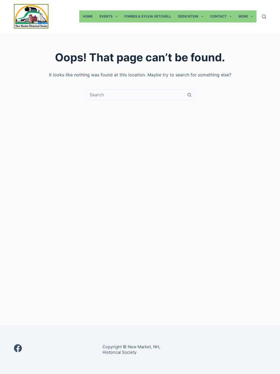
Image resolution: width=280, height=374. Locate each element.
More (243, 16)
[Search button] (189, 95)
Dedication (188, 16)
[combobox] (135, 94)
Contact (218, 16)
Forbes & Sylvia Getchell (147, 16)
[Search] (264, 17)
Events (106, 16)
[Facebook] (18, 348)
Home (88, 16)
